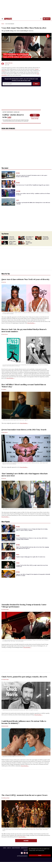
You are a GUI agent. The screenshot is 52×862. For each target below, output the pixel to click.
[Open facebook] (22, 853)
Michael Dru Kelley (5, 726)
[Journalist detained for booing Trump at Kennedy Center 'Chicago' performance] (26, 625)
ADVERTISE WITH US (24, 848)
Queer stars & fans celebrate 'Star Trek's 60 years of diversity (25, 279)
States (17, 200)
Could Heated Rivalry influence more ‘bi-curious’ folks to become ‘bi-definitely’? (24, 722)
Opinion (17, 563)
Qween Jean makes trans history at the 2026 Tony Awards (24, 429)
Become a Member (35, 115)
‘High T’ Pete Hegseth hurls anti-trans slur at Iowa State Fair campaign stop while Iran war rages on (32, 547)
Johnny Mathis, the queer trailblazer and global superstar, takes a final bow (13, 244)
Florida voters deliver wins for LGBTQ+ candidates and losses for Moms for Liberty (33, 194)
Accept (39, 855)
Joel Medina (4, 389)
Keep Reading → (31, 323)
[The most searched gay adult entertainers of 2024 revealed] (21, 242)
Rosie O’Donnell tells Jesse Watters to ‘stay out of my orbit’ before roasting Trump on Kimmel (31, 538)
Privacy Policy (32, 850)
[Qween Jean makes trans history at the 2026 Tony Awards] (26, 448)
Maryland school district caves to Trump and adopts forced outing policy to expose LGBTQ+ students (31, 529)
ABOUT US (9, 848)
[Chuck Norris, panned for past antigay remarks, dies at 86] (26, 695)
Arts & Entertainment (9, 23)
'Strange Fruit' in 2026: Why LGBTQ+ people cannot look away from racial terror (32, 566)
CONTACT (4, 848)
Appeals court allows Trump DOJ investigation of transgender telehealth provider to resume (33, 575)
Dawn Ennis (4, 282)
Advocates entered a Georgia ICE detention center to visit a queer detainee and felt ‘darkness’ (31, 176)
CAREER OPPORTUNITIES (16, 848)
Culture (18, 535)
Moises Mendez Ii (5, 432)
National (18, 173)
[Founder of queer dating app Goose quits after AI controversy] (8, 555)
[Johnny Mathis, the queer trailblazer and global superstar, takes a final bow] (5, 242)
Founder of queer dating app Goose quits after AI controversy (30, 556)
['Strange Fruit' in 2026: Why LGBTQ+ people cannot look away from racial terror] (8, 564)
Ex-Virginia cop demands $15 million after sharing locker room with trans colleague (33, 203)
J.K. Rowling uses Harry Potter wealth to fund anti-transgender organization (30, 239)
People (17, 554)
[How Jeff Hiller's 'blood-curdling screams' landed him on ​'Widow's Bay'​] (26, 405)
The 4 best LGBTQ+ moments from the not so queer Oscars (24, 795)
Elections (18, 191)
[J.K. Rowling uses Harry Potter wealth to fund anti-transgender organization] (21, 238)
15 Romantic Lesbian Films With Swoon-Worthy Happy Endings (46, 239)
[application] (26, 47)
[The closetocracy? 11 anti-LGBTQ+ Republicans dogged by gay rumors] (8, 183)
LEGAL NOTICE (26, 850)
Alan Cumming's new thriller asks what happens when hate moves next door (25, 474)
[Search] (41, 19)
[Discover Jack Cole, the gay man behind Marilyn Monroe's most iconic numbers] (26, 350)
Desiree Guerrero (5, 334)
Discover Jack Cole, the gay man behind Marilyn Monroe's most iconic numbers (24, 330)
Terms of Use (41, 850)
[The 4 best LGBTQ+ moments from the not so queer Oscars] (26, 813)
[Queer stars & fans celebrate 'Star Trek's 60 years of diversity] (26, 298)
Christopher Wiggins (6, 609)
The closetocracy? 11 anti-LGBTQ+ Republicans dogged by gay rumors (32, 185)
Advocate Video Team (9, 62)
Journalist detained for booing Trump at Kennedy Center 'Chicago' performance (24, 605)
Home (3, 23)
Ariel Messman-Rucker (6, 797)
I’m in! (36, 84)
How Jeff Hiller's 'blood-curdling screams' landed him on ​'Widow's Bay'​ (24, 385)
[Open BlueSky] (25, 853)
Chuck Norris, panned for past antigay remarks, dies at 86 (24, 676)
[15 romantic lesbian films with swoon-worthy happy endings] (38, 238)
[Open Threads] (27, 853)
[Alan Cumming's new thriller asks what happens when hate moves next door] (26, 494)
